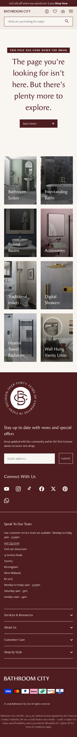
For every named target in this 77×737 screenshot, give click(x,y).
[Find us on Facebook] (41, 488)
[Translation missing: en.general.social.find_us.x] (53, 488)
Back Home (30, 123)
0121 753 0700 (11, 543)
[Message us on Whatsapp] (6, 500)
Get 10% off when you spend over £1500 (38, 3)
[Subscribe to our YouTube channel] (6, 488)
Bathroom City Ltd (21, 703)
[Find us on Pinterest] (65, 488)
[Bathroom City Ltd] (17, 11)
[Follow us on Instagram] (18, 488)
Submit (66, 458)
